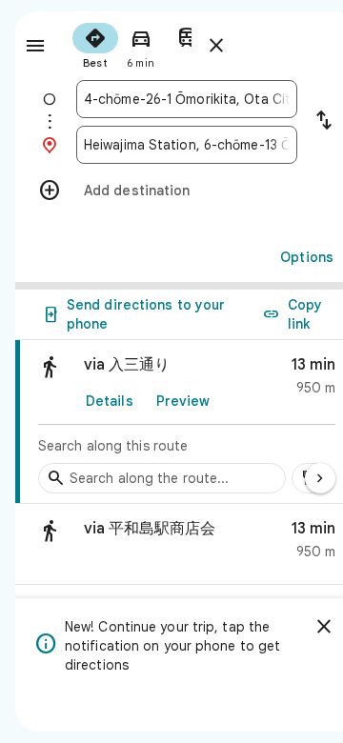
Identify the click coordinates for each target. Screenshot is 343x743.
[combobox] (187, 99)
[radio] (95, 44)
